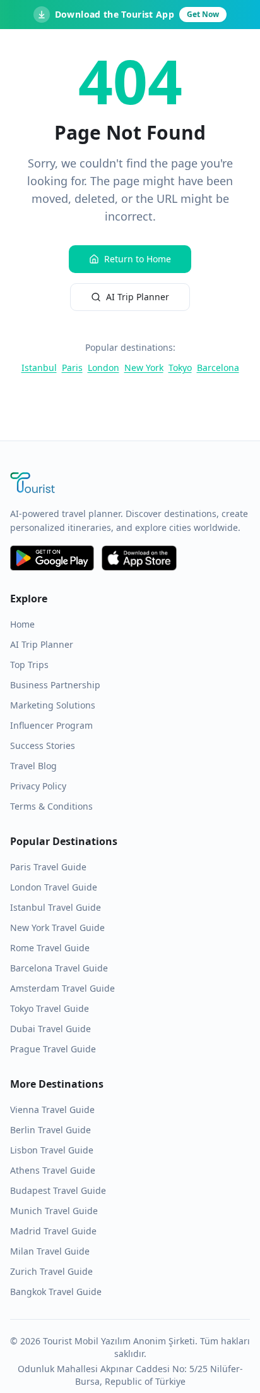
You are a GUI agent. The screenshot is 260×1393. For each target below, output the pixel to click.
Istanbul (39, 368)
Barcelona (218, 368)
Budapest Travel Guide (58, 1190)
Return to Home (137, 259)
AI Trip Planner (137, 297)
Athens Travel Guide (52, 1170)
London (103, 368)
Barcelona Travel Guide (59, 968)
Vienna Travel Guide (52, 1110)
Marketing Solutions (52, 705)
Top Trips (29, 665)
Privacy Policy (38, 786)
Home (22, 624)
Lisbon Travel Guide (51, 1150)
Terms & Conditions (51, 806)
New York (143, 368)
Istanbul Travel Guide (55, 907)
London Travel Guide (53, 887)
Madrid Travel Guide (53, 1231)
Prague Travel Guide (53, 1049)
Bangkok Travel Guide (56, 1292)
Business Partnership (55, 685)
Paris (72, 368)
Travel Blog (33, 766)
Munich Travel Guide (54, 1211)
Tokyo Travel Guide (49, 1008)
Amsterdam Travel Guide (62, 988)
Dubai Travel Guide (50, 1029)
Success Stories (42, 745)
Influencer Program (51, 725)
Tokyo (180, 368)
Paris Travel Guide (48, 867)
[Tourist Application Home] (130, 484)
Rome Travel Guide (50, 948)
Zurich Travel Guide (51, 1271)
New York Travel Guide (57, 928)
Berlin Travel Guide (50, 1130)
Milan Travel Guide (50, 1251)
